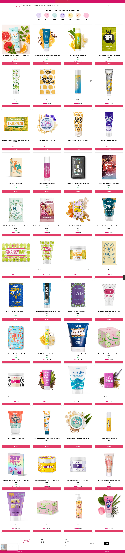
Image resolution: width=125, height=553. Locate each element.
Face (54, 19)
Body (46, 19)
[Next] (29, 38)
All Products (67, 541)
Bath (39, 19)
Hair (70, 19)
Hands (78, 19)
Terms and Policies (106, 551)
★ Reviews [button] (124, 277)
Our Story (42, 541)
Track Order (43, 542)
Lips (86, 19)
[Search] (104, 6)
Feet (62, 19)
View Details (16, 63)
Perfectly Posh (20, 551)
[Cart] (108, 6)
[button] (19, 544)
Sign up (107, 543)
